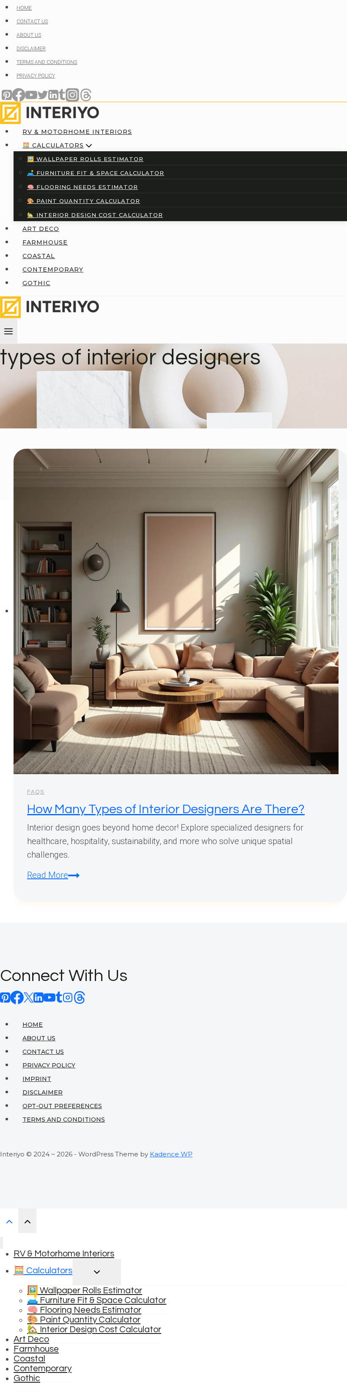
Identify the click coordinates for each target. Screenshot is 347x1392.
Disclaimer (42, 1092)
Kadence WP (171, 1154)
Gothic (27, 1378)
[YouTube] (49, 997)
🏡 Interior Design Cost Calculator (94, 1329)
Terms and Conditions (63, 1119)
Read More (53, 875)
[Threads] (79, 997)
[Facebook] (17, 997)
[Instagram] (68, 997)
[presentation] (180, 611)
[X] (28, 997)
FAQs (35, 792)
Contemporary (43, 1368)
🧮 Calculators (43, 1270)
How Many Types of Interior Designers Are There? (166, 809)
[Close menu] (1, 1243)
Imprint (36, 1079)
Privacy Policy (48, 1065)
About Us (38, 1038)
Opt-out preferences (62, 1106)
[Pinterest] (5, 997)
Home (32, 1024)
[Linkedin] (38, 997)
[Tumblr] (59, 997)
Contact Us (43, 1052)
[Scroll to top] (9, 1221)
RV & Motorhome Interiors (64, 1253)
